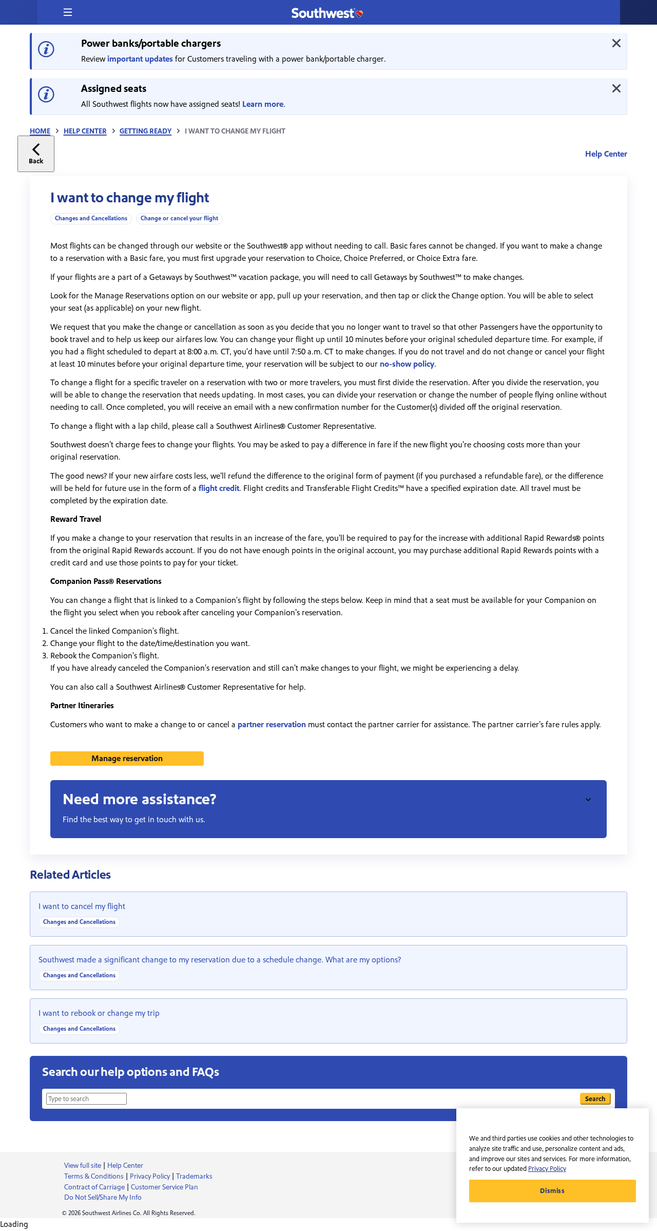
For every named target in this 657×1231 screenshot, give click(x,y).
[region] (552, 1165)
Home (40, 131)
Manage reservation (127, 758)
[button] (67, 12)
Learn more (262, 104)
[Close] (616, 43)
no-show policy (407, 364)
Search (595, 1098)
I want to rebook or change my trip (99, 1013)
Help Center (85, 131)
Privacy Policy (547, 1169)
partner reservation (272, 724)
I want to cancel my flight (81, 906)
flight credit (219, 488)
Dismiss (552, 1191)
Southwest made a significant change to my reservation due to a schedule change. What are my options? (219, 960)
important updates (140, 59)
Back (36, 161)
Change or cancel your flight (179, 218)
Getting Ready (145, 131)
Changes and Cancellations (91, 218)
